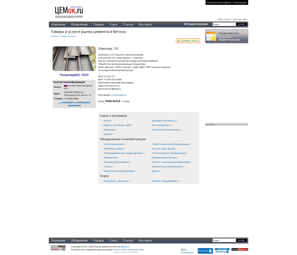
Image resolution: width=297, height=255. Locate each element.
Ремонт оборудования (166, 180)
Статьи (128, 24)
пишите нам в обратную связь (128, 249)
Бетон (108, 120)
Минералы (110, 129)
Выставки (145, 24)
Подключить (229, 36)
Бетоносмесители (114, 144)
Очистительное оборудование (170, 153)
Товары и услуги (68, 36)
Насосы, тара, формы (164, 148)
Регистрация (240, 2)
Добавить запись (189, 40)
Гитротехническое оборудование (171, 144)
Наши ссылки (224, 19)
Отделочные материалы (166, 129)
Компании (58, 24)
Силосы (108, 166)
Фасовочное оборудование (168, 166)
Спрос (113, 24)
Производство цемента (117, 162)
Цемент (109, 134)
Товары (98, 24)
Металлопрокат (162, 125)
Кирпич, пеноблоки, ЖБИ (118, 125)
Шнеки (156, 170)
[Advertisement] (125, 209)
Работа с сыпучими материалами (171, 162)
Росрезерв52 (119, 94)
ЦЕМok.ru (125, 246)
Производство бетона (165, 157)
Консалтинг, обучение (117, 180)
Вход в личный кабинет (219, 2)
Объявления (79, 24)
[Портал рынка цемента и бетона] (69, 18)
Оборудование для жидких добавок (124, 153)
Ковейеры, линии (114, 148)
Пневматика (111, 157)
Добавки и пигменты (164, 120)
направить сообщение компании (75, 104)
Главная (54, 36)
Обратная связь (240, 19)
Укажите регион (197, 24)
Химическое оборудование (120, 170)
